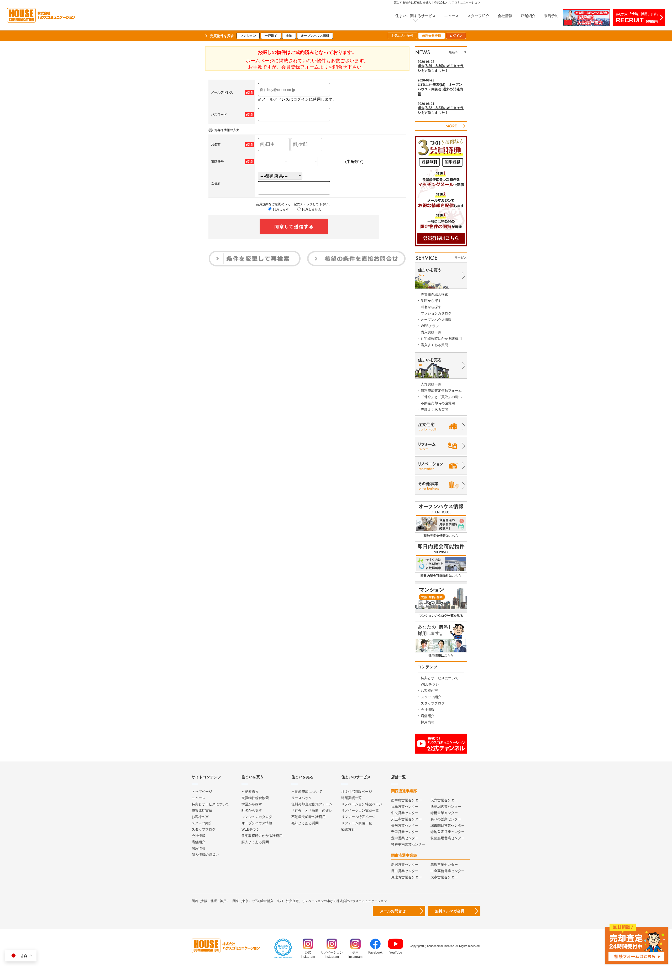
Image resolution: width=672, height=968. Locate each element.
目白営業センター (404, 871)
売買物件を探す (222, 36)
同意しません (311, 209)
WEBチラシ (430, 326)
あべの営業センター (445, 819)
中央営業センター (404, 813)
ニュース (451, 16)
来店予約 (551, 16)
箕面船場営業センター (447, 838)
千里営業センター (404, 832)
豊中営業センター (404, 838)
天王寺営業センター (406, 819)
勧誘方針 (348, 829)
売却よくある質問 (434, 409)
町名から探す (431, 307)
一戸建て (271, 36)
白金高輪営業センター (447, 871)
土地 (289, 36)
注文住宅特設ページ (356, 792)
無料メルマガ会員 (449, 911)
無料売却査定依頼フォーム (441, 391)
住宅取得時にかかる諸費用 (441, 339)
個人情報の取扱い (205, 855)
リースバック (301, 798)
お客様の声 (429, 691)
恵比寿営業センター (406, 877)
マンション (248, 36)
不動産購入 (250, 792)
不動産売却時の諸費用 (438, 403)
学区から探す (431, 301)
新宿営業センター (404, 865)
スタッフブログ (433, 703)
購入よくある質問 (434, 345)
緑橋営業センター (444, 813)
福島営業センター (404, 807)
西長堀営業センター (445, 807)
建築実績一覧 (351, 798)
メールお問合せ (393, 911)
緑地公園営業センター (447, 832)
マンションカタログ (436, 313)
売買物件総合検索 (434, 294)
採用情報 (427, 722)
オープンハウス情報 (315, 36)
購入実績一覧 (431, 332)
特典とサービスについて (439, 678)
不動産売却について (306, 792)
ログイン (456, 36)
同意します (280, 209)
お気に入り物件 (402, 36)
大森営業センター (444, 877)
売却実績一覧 (431, 384)
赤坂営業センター (444, 865)
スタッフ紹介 (478, 16)
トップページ (202, 792)
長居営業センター (404, 825)
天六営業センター (444, 800)
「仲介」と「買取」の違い (441, 397)
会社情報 (505, 16)
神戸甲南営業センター (408, 844)
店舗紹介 (528, 16)
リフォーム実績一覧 (356, 823)
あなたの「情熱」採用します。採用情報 (638, 18)
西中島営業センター (406, 800)
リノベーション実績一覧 (360, 810)
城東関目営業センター (447, 825)
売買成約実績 (202, 810)
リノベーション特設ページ (361, 804)
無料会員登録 (431, 36)
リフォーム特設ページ (358, 817)
